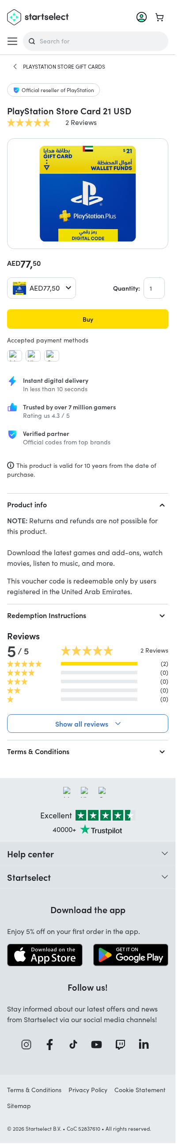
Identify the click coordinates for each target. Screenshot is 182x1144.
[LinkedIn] (147, 1044)
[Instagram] (29, 1044)
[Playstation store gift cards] (15, 66)
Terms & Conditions (38, 751)
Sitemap (19, 1105)
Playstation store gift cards (64, 66)
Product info (27, 504)
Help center (30, 853)
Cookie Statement (140, 1090)
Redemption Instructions (46, 615)
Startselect (29, 877)
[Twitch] (123, 1044)
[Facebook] (52, 1044)
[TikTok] (76, 1044)
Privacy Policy (87, 1090)
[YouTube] (99, 1044)
